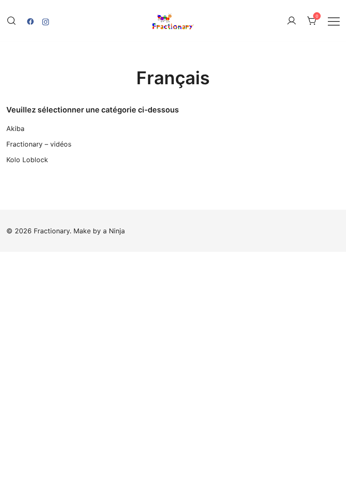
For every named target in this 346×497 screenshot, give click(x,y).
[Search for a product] (11, 21)
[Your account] (292, 21)
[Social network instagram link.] (45, 20)
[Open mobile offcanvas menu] (334, 21)
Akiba (15, 128)
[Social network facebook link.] (30, 20)
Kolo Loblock (27, 159)
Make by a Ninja (99, 231)
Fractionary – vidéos (38, 144)
